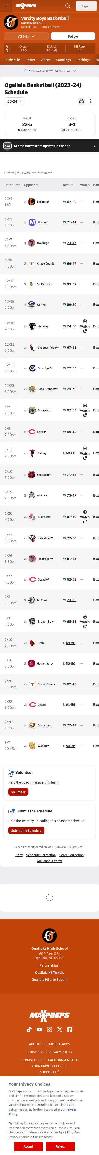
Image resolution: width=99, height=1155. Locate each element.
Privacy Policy (60, 1051)
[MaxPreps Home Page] (25, 71)
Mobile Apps (59, 1044)
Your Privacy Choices (49, 1066)
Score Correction (71, 855)
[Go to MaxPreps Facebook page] (70, 1030)
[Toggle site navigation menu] (6, 6)
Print (19, 855)
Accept (28, 1146)
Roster (30, 59)
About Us (36, 1044)
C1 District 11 (74, 130)
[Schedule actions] (90, 101)
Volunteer (18, 792)
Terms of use (32, 1059)
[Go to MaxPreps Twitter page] (59, 1030)
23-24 (12, 101)
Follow (73, 36)
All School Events (49, 861)
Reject (60, 1146)
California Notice (63, 1059)
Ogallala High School (49, 948)
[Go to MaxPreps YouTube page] (39, 1030)
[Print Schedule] (81, 101)
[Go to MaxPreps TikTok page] (29, 1030)
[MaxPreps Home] (26, 6)
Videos (46, 59)
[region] (49, 1115)
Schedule (13, 59)
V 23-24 (24, 36)
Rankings (83, 59)
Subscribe (35, 1051)
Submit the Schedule (26, 830)
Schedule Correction (41, 855)
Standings (63, 59)
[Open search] (68, 6)
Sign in (86, 6)
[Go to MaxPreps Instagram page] (49, 1030)
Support (47, 1071)
